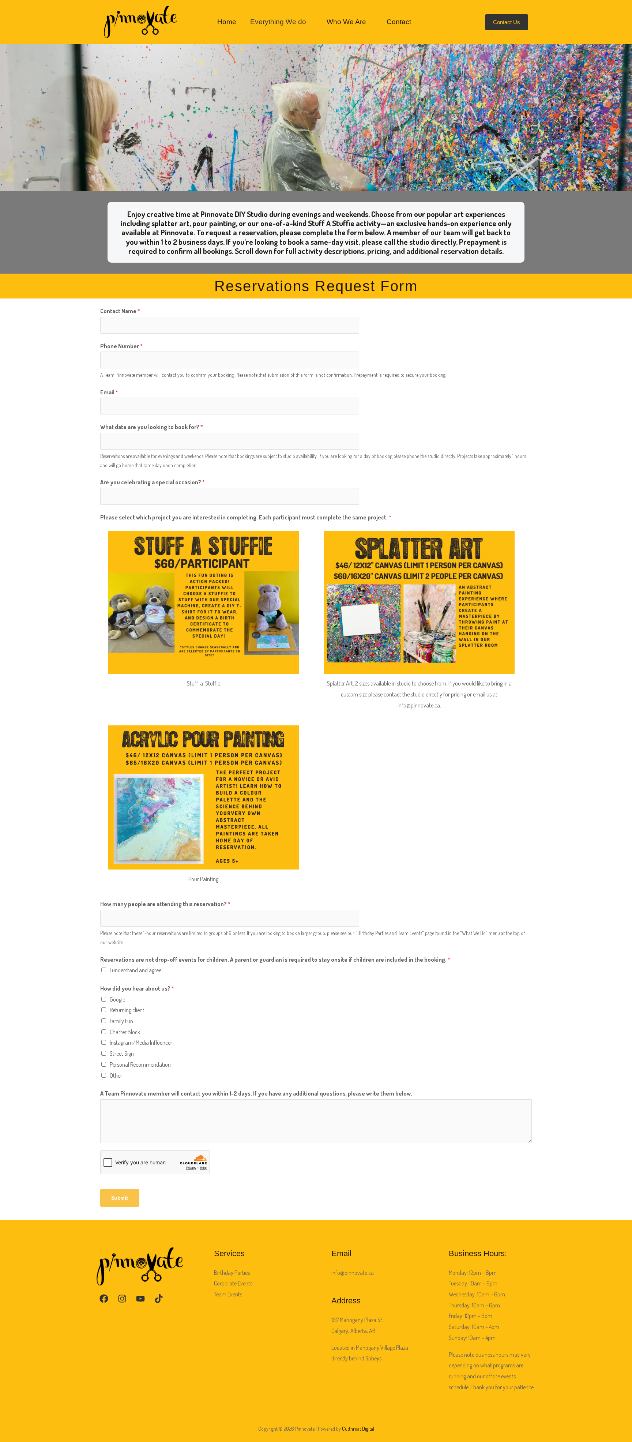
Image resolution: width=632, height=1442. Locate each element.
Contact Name (120, 311)
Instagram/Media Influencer (141, 1042)
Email (109, 392)
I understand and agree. (136, 970)
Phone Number (121, 346)
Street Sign (122, 1053)
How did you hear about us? (137, 988)
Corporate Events (233, 1283)
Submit (119, 1197)
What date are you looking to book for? (151, 427)
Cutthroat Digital (358, 1429)
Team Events (228, 1294)
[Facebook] (104, 1298)
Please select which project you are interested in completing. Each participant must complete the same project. (245, 517)
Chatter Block (125, 1032)
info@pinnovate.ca (352, 1272)
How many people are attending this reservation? (165, 904)
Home (226, 22)
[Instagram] (122, 1298)
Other (116, 1075)
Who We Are (346, 22)
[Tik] (158, 1298)
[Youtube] (140, 1298)
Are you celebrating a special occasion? (152, 482)
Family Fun (121, 1021)
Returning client (127, 1010)
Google (117, 999)
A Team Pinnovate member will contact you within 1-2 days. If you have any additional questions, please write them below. (256, 1093)
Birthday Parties (232, 1272)
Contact (399, 22)
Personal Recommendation (140, 1064)
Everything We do (278, 22)
